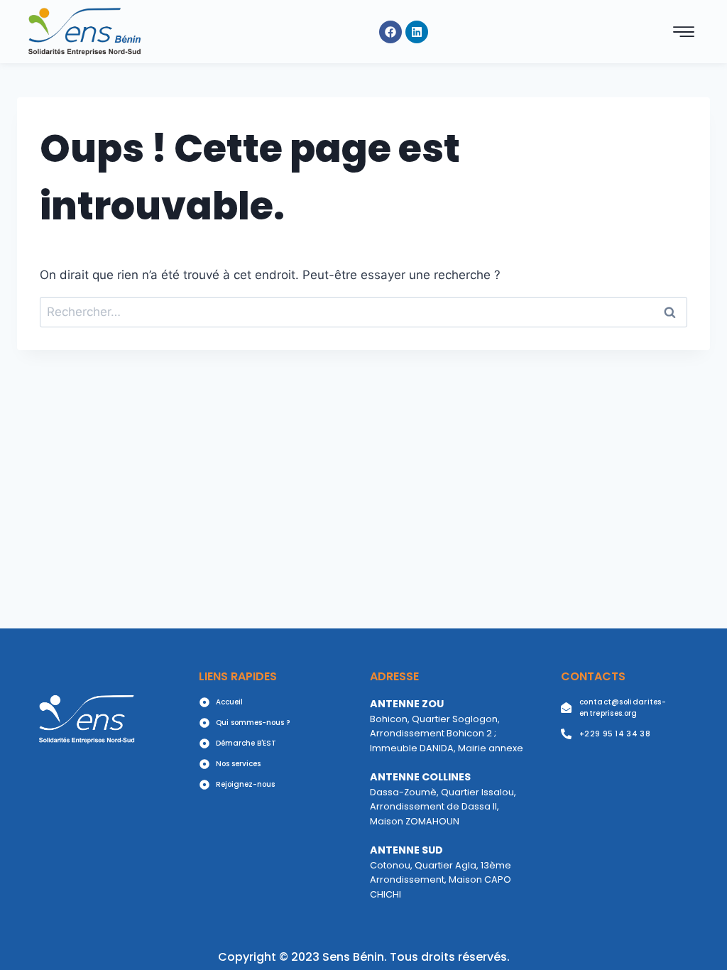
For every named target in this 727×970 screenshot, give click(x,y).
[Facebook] (390, 32)
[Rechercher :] (363, 312)
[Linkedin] (416, 32)
